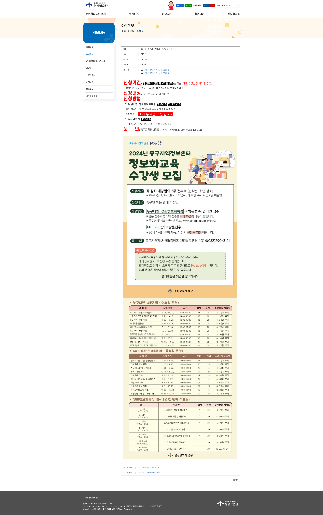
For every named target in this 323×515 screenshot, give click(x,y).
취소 (211, 5)
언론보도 (89, 89)
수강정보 (89, 54)
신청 (205, 5)
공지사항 (89, 47)
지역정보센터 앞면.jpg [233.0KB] (156, 70)
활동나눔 (199, 14)
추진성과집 (90, 75)
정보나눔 (167, 14)
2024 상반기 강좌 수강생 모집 (149, 468)
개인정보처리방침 (92, 498)
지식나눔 (89, 82)
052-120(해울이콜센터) (152, 506)
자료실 (88, 68)
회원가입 (180, 5)
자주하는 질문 (91, 96)
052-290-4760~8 (95, 506)
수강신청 (134, 14)
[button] (236, 480)
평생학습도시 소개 (96, 14)
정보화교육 (234, 14)
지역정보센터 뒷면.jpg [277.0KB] (156, 73)
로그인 (188, 5)
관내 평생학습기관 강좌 (95, 61)
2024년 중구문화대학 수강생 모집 (150, 473)
